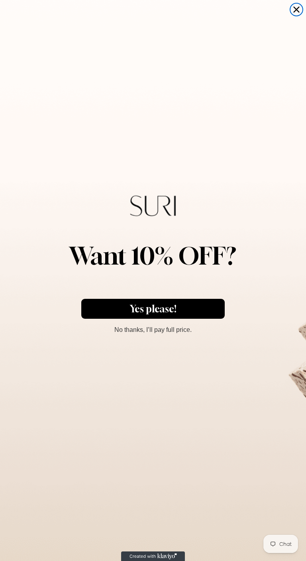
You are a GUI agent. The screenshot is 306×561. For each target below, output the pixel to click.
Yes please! (153, 308)
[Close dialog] (296, 9)
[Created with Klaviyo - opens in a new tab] (153, 556)
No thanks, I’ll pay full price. (153, 329)
